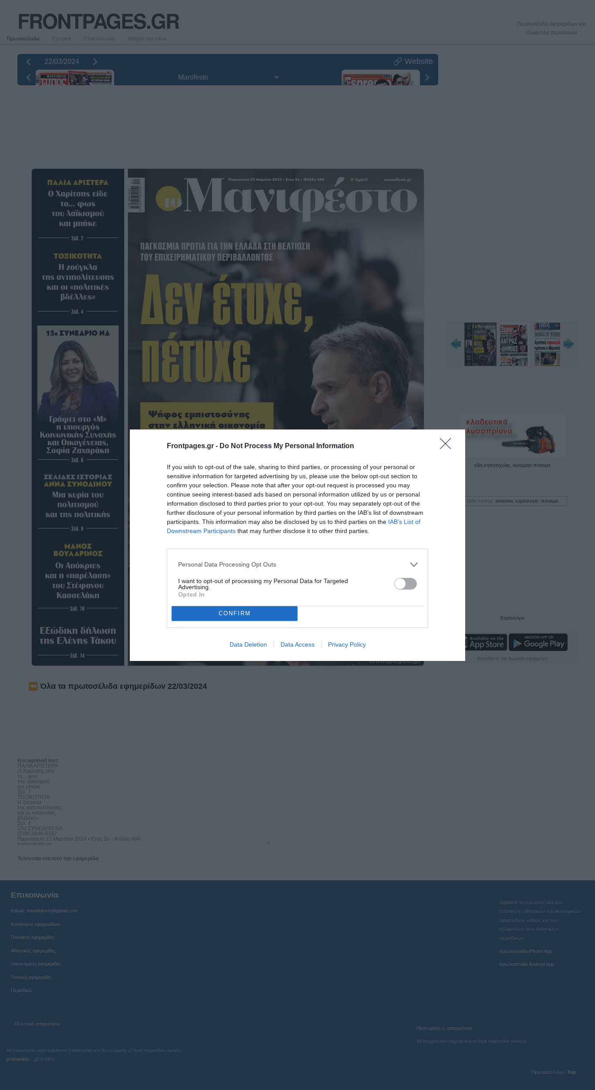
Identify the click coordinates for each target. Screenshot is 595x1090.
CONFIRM (235, 613)
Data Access (297, 644)
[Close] (448, 446)
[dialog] (297, 545)
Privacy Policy (347, 644)
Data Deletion (248, 644)
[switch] (405, 584)
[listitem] (297, 564)
